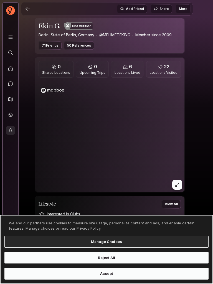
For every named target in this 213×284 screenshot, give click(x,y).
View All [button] (171, 204)
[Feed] (10, 68)
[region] (110, 136)
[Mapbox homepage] (52, 90)
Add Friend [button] (135, 9)
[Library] (10, 37)
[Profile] (10, 130)
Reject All (106, 257)
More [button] (183, 9)
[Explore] (10, 52)
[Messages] (10, 83)
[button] (10, 99)
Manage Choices (106, 241)
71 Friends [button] (50, 45)
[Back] (27, 8)
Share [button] (164, 9)
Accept (106, 273)
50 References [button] (79, 45)
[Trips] (10, 114)
